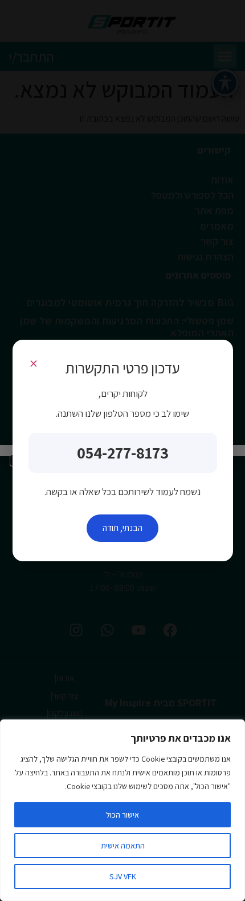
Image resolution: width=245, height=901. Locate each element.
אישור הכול (122, 815)
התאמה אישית (123, 845)
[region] (122, 810)
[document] (122, 450)
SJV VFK (122, 876)
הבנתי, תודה (122, 528)
